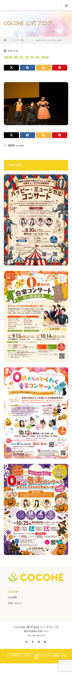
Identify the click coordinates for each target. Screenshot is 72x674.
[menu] (66, 5)
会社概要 (12, 597)
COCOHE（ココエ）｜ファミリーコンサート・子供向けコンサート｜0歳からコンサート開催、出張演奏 (36, 656)
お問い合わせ (15, 603)
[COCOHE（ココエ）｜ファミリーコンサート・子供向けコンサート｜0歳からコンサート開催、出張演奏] (36, 578)
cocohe (20, 145)
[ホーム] (5, 39)
